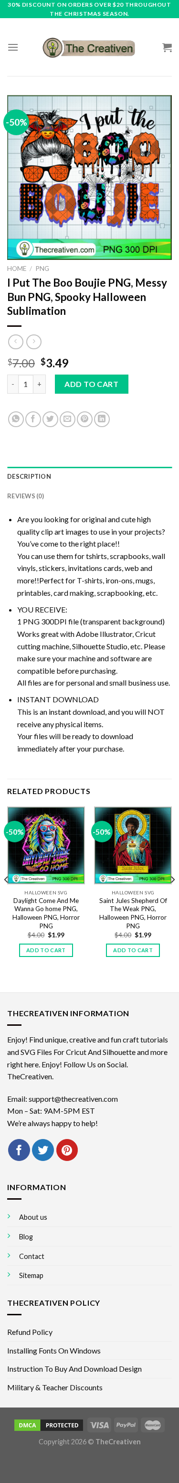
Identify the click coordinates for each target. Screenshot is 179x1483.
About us (33, 1217)
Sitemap (31, 1275)
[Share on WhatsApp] (16, 419)
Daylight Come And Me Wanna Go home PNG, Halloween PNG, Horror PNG (46, 913)
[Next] (172, 898)
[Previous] (6, 898)
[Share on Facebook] (33, 419)
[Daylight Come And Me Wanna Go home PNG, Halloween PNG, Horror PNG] (46, 845)
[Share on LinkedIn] (102, 419)
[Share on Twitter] (50, 419)
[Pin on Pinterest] (85, 419)
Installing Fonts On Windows (54, 1350)
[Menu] (13, 47)
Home (16, 268)
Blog (26, 1237)
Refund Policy (30, 1331)
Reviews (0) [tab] (25, 496)
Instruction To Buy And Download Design (74, 1368)
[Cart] (167, 47)
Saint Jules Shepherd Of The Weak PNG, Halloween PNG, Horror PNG (133, 913)
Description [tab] (29, 476)
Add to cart (91, 383)
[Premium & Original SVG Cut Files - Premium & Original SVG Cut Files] (89, 47)
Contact (31, 1256)
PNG (42, 268)
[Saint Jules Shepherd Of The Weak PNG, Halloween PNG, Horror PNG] (133, 845)
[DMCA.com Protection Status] (48, 1424)
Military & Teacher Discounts (55, 1387)
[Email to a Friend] (67, 419)
